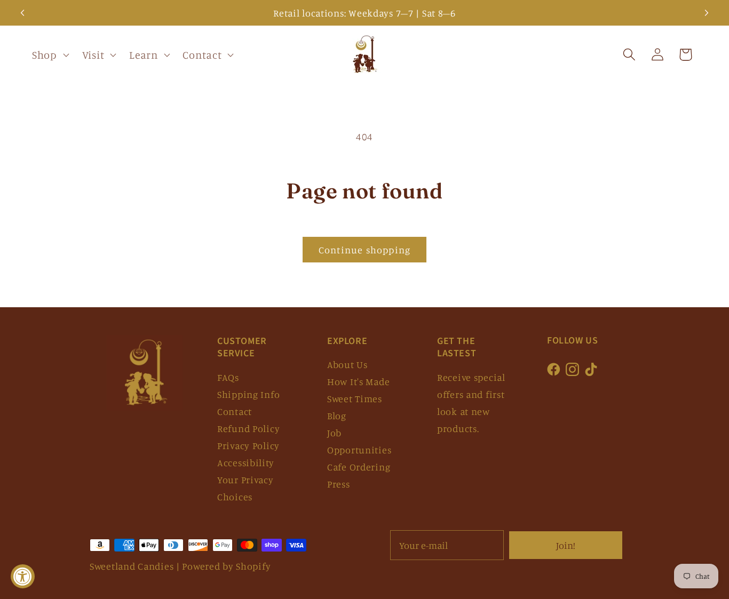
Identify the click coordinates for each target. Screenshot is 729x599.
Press (338, 484)
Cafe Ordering (358, 467)
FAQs (228, 377)
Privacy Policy (248, 445)
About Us (347, 364)
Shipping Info (248, 394)
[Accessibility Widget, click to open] (23, 576)
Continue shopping (364, 249)
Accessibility (245, 462)
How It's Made (358, 381)
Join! (565, 545)
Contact (234, 411)
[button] (50, 55)
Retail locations (308, 13)
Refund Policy (248, 428)
